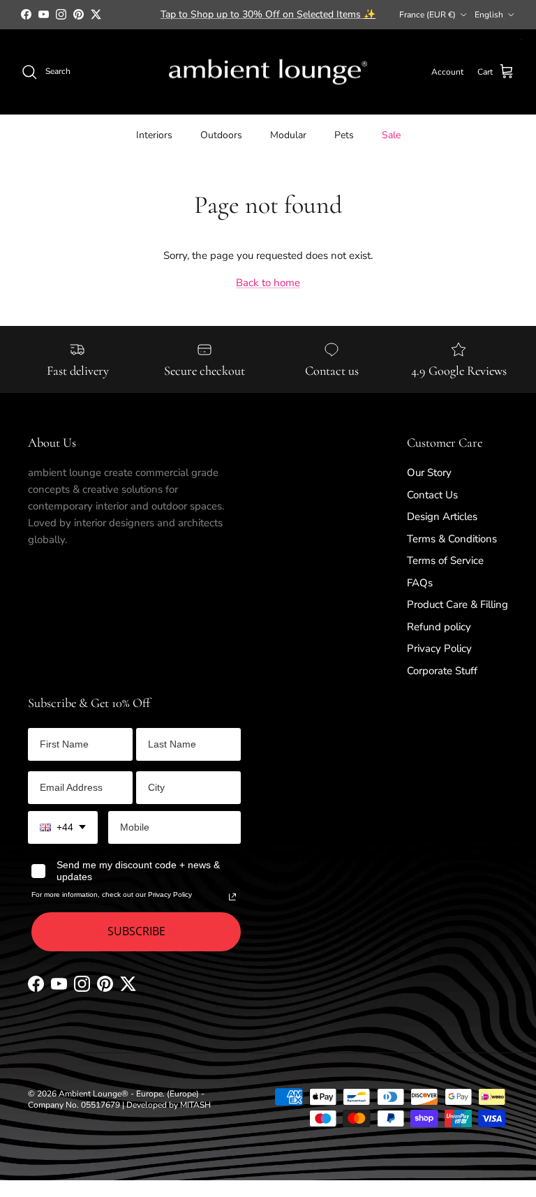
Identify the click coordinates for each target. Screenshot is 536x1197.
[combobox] (63, 827)
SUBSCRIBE (136, 931)
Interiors (154, 135)
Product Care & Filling (457, 604)
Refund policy (439, 627)
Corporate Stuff (442, 671)
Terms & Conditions (452, 539)
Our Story (429, 472)
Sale (391, 135)
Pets (344, 135)
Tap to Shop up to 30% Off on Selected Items (268, 14)
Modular (288, 135)
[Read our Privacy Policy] (232, 897)
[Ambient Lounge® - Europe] (268, 72)
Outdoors (221, 135)
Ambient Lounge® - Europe (111, 1093)
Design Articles (442, 516)
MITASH (195, 1104)
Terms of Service (445, 560)
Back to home (268, 283)
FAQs (420, 583)
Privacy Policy (439, 648)
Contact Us (432, 495)
